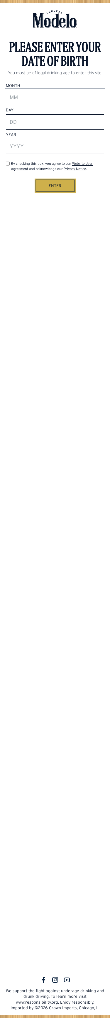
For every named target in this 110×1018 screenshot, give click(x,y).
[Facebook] (43, 980)
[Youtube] (67, 980)
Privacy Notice (75, 169)
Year (11, 134)
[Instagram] (55, 980)
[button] (55, 186)
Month (13, 85)
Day (9, 110)
